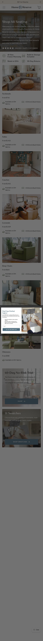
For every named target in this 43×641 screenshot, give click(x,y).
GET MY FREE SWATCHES (11, 329)
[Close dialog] (41, 309)
